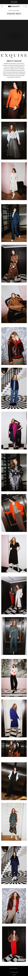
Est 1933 (13, 974)
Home (10, 10)
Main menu (13, 968)
